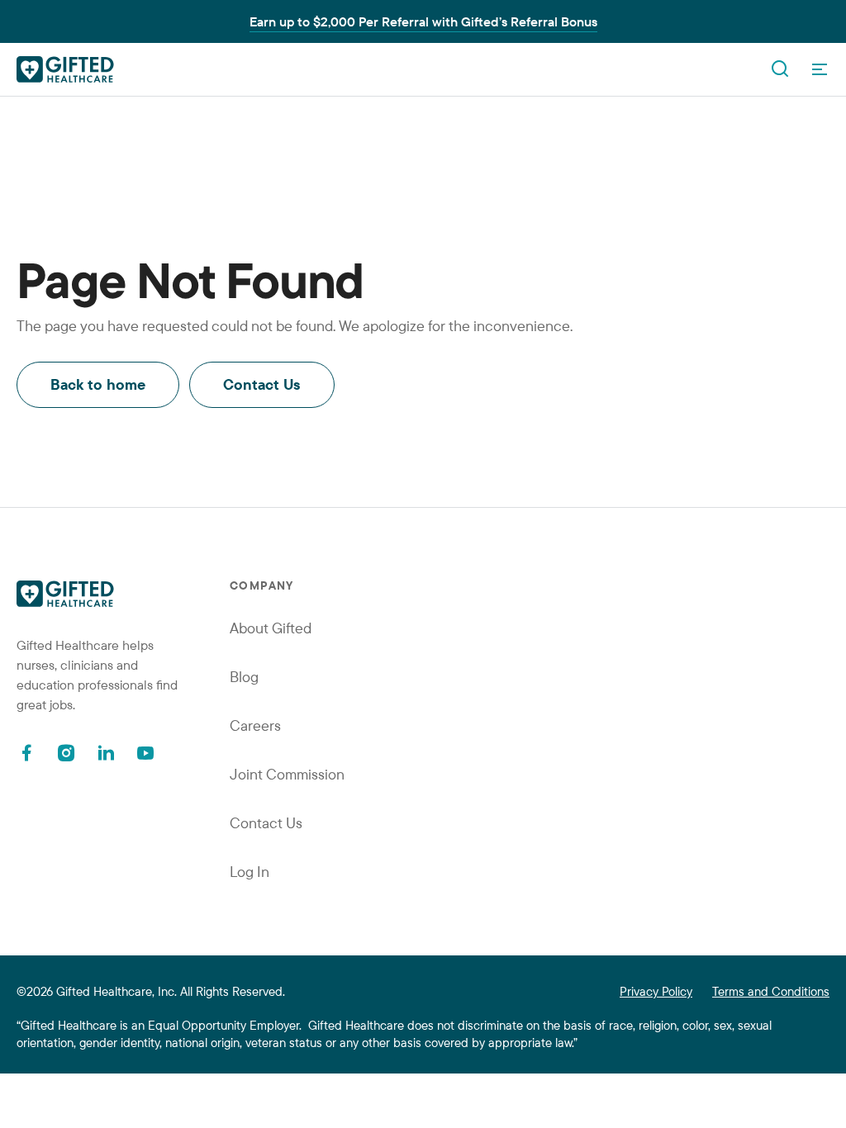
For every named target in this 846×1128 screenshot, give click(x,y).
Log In (249, 871)
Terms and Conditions (770, 991)
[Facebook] (26, 752)
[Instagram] (66, 752)
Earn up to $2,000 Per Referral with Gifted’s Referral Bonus (423, 21)
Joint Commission (287, 774)
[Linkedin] (106, 752)
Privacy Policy (656, 991)
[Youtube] (145, 752)
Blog (244, 676)
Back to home (97, 384)
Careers (255, 725)
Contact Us (262, 384)
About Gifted (270, 628)
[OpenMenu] (819, 69)
